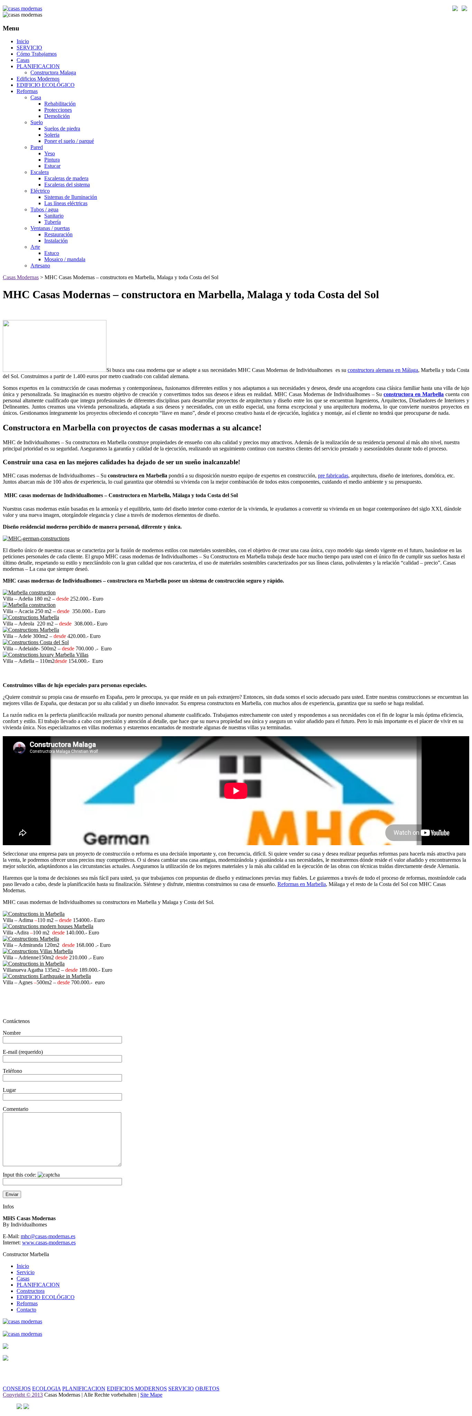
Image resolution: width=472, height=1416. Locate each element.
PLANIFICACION (38, 66)
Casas (23, 60)
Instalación (56, 241)
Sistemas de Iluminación (70, 197)
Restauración (58, 234)
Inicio (23, 41)
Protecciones (58, 110)
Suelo (36, 122)
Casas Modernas (21, 277)
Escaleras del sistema (67, 185)
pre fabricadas (333, 475)
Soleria (51, 135)
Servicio (26, 1272)
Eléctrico (40, 191)
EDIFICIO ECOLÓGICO (46, 85)
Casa (35, 97)
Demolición (57, 116)
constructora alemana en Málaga (383, 370)
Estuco (51, 253)
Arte (35, 247)
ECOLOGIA (46, 1388)
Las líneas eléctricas (65, 203)
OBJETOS (207, 1388)
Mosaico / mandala (64, 259)
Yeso (49, 153)
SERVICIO (29, 48)
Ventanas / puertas (50, 228)
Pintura (52, 160)
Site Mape (151, 1395)
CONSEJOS (17, 1388)
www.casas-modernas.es (49, 1242)
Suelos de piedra (62, 128)
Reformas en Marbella (301, 884)
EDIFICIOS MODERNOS (137, 1388)
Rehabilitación (60, 104)
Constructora (31, 1291)
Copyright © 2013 (23, 1395)
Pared (36, 147)
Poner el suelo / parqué (69, 141)
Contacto (26, 1310)
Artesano (40, 265)
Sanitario (54, 216)
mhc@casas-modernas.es (48, 1236)
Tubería (52, 222)
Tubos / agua (44, 209)
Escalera (39, 172)
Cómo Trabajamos (37, 54)
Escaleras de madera (66, 178)
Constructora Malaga (53, 72)
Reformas (27, 91)
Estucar (52, 166)
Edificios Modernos (38, 79)
